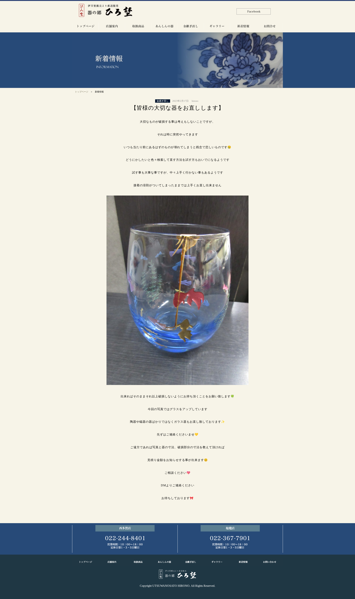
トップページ (81, 91)
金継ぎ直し (163, 101)
